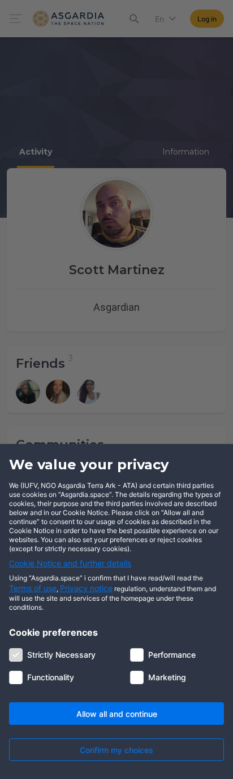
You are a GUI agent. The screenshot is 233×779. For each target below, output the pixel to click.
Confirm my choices (116, 750)
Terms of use (33, 588)
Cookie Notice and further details (70, 563)
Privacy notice (86, 588)
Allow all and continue (116, 714)
